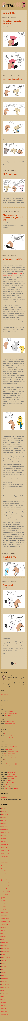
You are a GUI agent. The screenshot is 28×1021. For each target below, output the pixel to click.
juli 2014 (3, 898)
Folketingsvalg (10, 711)
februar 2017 (4, 829)
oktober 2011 (4, 990)
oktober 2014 (4, 889)
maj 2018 (3, 820)
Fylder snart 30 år (9, 721)
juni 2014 (3, 900)
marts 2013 (4, 939)
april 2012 (3, 972)
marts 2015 (4, 874)
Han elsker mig (9, 738)
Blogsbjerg (4, 797)
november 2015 (5, 853)
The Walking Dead (12, 746)
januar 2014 (4, 915)
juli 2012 (3, 963)
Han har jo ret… (10, 557)
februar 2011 (4, 1014)
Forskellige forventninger (10, 731)
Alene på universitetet (11, 776)
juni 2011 (3, 1002)
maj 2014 (3, 903)
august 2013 (4, 924)
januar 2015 (4, 880)
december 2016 (5, 832)
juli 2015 (3, 865)
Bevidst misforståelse (12, 79)
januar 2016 (4, 847)
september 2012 (5, 957)
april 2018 (3, 823)
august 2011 (4, 996)
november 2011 (5, 987)
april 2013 (3, 936)
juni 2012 (3, 966)
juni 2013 (3, 930)
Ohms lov (6, 733)
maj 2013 (3, 933)
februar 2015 (4, 877)
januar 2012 (4, 981)
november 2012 (5, 951)
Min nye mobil (11, 778)
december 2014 (5, 883)
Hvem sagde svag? (13, 751)
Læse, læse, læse (8, 755)
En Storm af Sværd (8, 275)
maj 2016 (3, 841)
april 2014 (3, 906)
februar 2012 (4, 978)
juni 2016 (3, 838)
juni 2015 (3, 868)
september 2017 (5, 826)
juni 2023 (3, 808)
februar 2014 (4, 912)
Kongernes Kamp (17, 273)
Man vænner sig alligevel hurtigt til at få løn (13, 217)
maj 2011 (3, 1005)
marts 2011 (4, 1011)
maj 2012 (3, 969)
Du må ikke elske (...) (11, 764)
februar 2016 (4, 844)
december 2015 (5, 850)
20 (5, 262)
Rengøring (8, 780)
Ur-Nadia (8, 766)
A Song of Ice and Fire (13, 259)
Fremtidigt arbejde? (9, 782)
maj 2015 (3, 871)
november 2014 (5, 886)
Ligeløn (9, 729)
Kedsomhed (8, 788)
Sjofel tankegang (10, 174)
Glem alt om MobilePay (11, 713)
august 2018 (4, 814)
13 (5, 26)
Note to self (8, 585)
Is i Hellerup (7, 786)
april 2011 (3, 1008)
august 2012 (4, 960)
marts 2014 (4, 909)
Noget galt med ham (10, 723)
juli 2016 (3, 835)
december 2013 (5, 918)
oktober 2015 (4, 856)
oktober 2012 (4, 954)
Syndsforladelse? (11, 772)
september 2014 (5, 891)
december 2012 (5, 948)
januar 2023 (4, 811)
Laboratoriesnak (9, 762)
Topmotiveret (7, 759)
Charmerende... (11, 774)
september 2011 (5, 993)
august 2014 (4, 894)
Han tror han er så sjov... (10, 753)
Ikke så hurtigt (8, 715)
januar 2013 (4, 945)
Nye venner (9, 749)
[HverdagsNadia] (13, 7)
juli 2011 (3, 999)
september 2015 (5, 859)
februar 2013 (4, 942)
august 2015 (4, 862)
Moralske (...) (10, 744)
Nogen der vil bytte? (10, 735)
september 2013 (5, 921)
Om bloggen (4, 694)
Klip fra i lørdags (8, 784)
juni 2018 (3, 817)
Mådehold (15, 788)
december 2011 (5, 984)
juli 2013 (3, 927)
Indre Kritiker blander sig (10, 757)
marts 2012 (4, 975)
